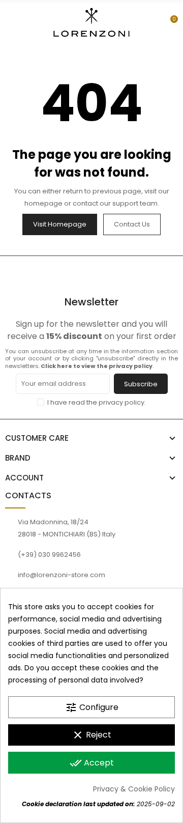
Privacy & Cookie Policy (134, 789)
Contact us (132, 224)
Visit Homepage (59, 224)
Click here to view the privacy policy (96, 366)
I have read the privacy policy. (96, 402)
